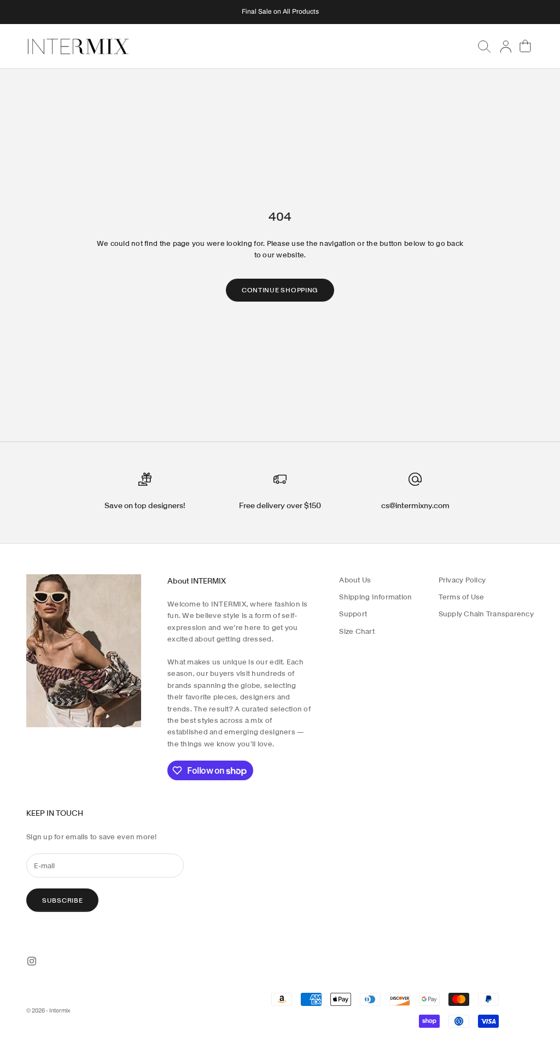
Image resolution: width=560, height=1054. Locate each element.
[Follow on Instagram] (31, 961)
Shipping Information (375, 597)
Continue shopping (280, 290)
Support (353, 614)
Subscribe (62, 900)
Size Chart (357, 631)
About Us (355, 580)
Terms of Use (462, 597)
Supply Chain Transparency (486, 614)
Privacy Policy (462, 580)
